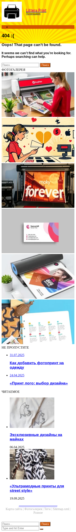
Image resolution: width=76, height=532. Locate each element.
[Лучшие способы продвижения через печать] (38, 95)
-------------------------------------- (38, 505)
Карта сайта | (15, 509)
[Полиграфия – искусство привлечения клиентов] (38, 140)
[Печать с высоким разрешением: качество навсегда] (38, 186)
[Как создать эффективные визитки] (38, 231)
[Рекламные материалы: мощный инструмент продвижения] (38, 322)
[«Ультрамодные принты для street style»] (42, 464)
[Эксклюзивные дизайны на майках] (42, 413)
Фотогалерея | (34, 509)
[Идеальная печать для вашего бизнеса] (38, 276)
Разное (38, 512)
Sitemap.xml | (61, 509)
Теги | (48, 509)
